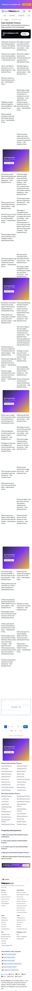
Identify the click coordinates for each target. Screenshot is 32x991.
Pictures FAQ (4, 938)
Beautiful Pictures (6, 766)
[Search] (24, 11)
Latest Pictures (5, 899)
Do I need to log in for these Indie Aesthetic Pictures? (14, 847)
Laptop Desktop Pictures (5, 820)
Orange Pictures (21, 790)
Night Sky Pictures (6, 774)
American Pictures (21, 901)
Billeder (12, 974)
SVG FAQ (3, 941)
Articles (3, 905)
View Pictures (5, 779)
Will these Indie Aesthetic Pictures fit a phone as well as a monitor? (16, 857)
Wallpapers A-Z (21, 918)
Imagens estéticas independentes (12, 963)
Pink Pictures (20, 776)
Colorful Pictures (6, 790)
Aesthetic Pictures (6, 796)
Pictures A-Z (20, 922)
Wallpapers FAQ (5, 934)
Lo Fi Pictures (5, 799)
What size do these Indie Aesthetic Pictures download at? (14, 835)
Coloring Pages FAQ (6, 945)
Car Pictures (20, 897)
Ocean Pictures (21, 899)
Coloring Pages (5, 929)
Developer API (20, 938)
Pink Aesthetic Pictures (23, 796)
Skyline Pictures (5, 776)
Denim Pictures (5, 782)
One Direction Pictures (23, 779)
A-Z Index (3, 892)
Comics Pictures (21, 813)
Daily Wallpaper (5, 903)
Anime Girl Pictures (22, 905)
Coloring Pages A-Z (22, 929)
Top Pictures (4, 901)
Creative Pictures (22, 824)
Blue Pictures (20, 774)
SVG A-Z (19, 924)
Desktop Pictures (6, 811)
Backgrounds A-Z (21, 920)
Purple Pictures (21, 787)
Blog (18, 934)
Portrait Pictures (21, 903)
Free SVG (3, 924)
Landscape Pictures (6, 771)
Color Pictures (21, 784)
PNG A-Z (19, 926)
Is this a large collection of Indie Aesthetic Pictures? (14, 841)
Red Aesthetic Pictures (23, 801)
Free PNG (3, 926)
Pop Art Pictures (6, 784)
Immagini (11, 976)
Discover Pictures (5, 897)
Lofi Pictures (4, 801)
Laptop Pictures (5, 814)
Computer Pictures (22, 912)
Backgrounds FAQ (6, 936)
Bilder (18, 974)
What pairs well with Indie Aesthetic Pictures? (16, 852)
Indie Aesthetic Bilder (9, 957)
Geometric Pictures (22, 766)
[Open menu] (29, 11)
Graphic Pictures (21, 821)
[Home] (1, 19)
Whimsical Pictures (22, 816)
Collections (4, 894)
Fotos (4, 976)
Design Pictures (21, 771)
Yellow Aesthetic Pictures (21, 805)
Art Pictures (4, 768)
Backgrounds (4, 920)
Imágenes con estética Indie (11, 970)
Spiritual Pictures (6, 817)
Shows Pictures (21, 910)
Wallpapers (4, 918)
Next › (25, 726)
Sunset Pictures (21, 908)
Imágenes (19, 976)
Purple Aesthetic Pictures (21, 810)
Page (11, 730)
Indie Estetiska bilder (9, 960)
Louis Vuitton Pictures (7, 787)
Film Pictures (20, 819)
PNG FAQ (3, 943)
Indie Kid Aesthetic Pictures (6, 808)
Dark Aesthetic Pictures (8, 824)
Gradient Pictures (22, 768)
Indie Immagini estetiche (10, 967)
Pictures (6, 19)
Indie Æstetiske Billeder (10, 954)
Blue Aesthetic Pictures (23, 799)
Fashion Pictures (21, 782)
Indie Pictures (5, 804)
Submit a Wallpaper (22, 936)
